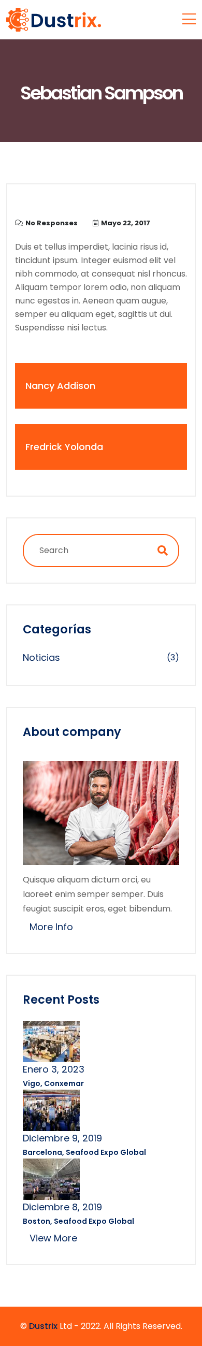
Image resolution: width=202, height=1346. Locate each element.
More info (51, 926)
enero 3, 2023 (53, 1069)
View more (53, 1238)
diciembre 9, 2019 (62, 1138)
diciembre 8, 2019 (62, 1206)
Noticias (41, 657)
